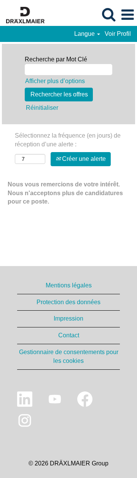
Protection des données (68, 302)
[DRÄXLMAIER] (22, 14)
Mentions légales (69, 285)
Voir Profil (118, 33)
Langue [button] (85, 33)
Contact (68, 335)
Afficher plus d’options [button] (55, 81)
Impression (68, 318)
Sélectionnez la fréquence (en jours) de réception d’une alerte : (68, 140)
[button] (127, 15)
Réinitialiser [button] (42, 107)
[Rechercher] (108, 14)
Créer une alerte (83, 159)
